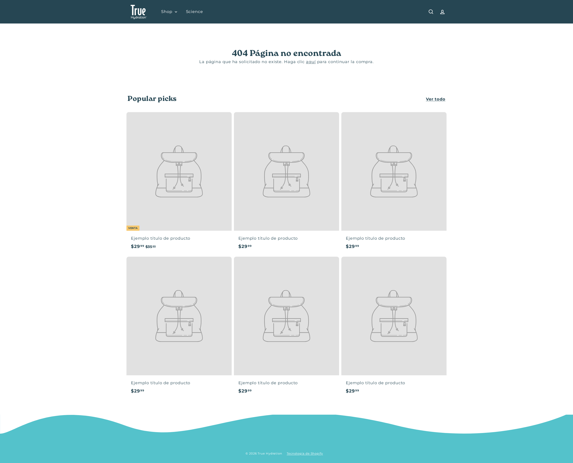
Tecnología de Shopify (305, 453)
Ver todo (435, 99)
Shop (167, 11)
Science (194, 11)
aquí (311, 61)
